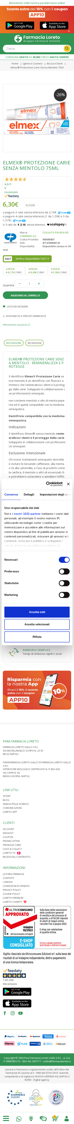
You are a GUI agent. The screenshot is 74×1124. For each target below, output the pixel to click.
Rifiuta (37, 636)
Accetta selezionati (37, 624)
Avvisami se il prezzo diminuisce (25, 316)
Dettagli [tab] (29, 494)
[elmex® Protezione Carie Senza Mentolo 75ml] (37, 118)
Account (8, 829)
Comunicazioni (12, 808)
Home (15, 63)
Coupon (8, 837)
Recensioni (34, 343)
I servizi (8, 882)
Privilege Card (12, 845)
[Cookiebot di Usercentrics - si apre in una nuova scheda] (47, 483)
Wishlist (8, 833)
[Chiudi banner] (68, 484)
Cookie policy (11, 894)
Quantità (8, 285)
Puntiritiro (31, 1118)
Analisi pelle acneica (16, 804)
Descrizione (13, 343)
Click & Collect (12, 849)
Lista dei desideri (17, 306)
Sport (7, 796)
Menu (6, 1118)
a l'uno (14, 270)
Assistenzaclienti (43, 1118)
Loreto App (10, 812)
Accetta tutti (37, 612)
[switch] (64, 571)
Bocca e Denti (55, 63)
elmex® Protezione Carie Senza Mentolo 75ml (37, 67)
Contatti (8, 878)
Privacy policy (12, 890)
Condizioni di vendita (16, 886)
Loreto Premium (13, 898)
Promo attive (11, 841)
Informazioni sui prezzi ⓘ (16, 324)
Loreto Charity (12, 901)
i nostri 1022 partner (26, 513)
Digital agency (41, 1079)
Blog (6, 800)
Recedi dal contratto (16, 856)
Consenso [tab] (11, 494)
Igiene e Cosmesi (33, 63)
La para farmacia (13, 874)
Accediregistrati (66, 1118)
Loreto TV (9, 853)
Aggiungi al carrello (25, 295)
